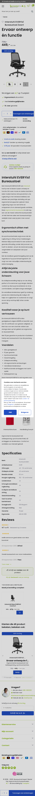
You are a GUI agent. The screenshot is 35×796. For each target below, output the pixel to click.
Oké (10, 412)
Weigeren (10, 404)
